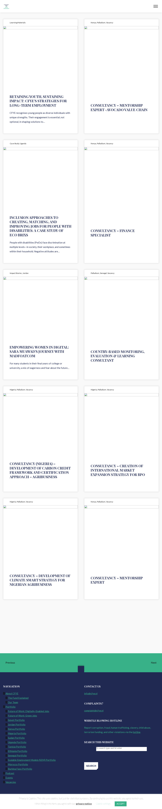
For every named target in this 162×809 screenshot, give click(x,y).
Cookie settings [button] (103, 803)
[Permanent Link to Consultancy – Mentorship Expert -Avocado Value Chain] (121, 57)
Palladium (101, 22)
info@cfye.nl (90, 693)
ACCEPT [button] (121, 804)
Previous (10, 662)
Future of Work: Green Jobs (22, 715)
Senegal (103, 273)
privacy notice (84, 803)
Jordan (25, 273)
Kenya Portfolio (16, 728)
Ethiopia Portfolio (17, 751)
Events (9, 777)
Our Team (13, 702)
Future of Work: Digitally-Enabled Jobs (28, 711)
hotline (136, 732)
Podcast (10, 773)
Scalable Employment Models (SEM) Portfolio (32, 760)
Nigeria (13, 389)
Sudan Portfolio (16, 737)
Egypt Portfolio (16, 720)
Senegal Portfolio (17, 755)
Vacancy (109, 22)
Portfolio (11, 706)
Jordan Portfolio (16, 724)
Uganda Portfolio (17, 742)
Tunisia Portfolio (17, 746)
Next (154, 662)
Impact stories (16, 273)
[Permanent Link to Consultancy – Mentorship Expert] (121, 536)
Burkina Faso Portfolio (20, 768)
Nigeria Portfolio (17, 733)
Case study (14, 143)
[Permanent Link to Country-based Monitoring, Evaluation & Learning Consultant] (121, 308)
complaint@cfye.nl (93, 710)
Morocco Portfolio (18, 764)
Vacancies (11, 782)
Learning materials (18, 22)
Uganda (23, 143)
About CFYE (12, 693)
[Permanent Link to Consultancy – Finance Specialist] (121, 178)
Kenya (93, 22)
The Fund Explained (18, 697)
